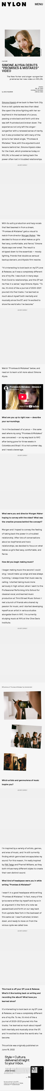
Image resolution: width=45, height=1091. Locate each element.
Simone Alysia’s (9, 102)
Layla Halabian (8, 92)
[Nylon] (14, 4)
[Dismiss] (41, 1068)
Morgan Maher (28, 235)
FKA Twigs (9, 864)
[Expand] (33, 1068)
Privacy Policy (16, 1084)
